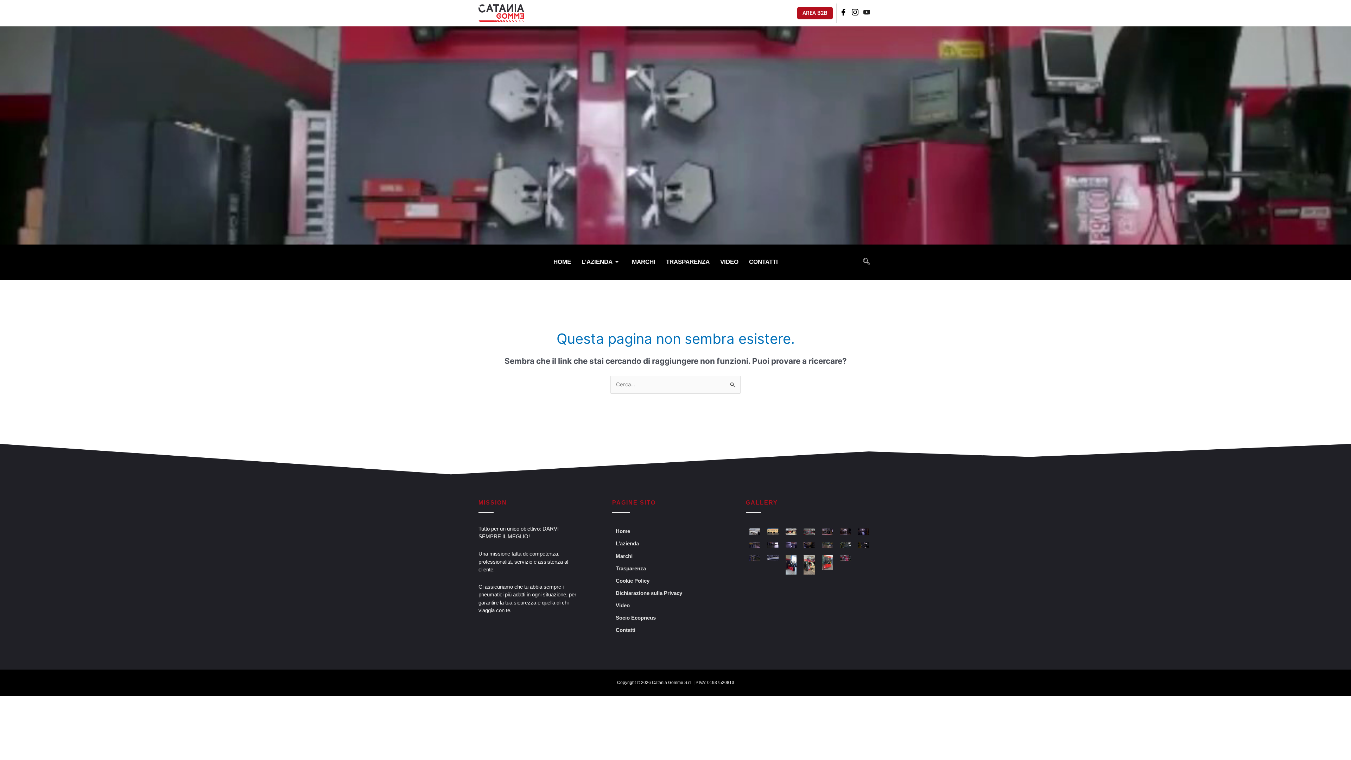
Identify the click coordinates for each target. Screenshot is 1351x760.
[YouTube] (866, 13)
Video (729, 262)
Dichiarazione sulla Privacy (649, 593)
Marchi (643, 262)
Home (562, 262)
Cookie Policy (632, 581)
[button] (867, 262)
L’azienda (597, 262)
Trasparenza (688, 262)
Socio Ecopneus (636, 618)
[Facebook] (843, 13)
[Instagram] (855, 13)
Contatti (763, 262)
